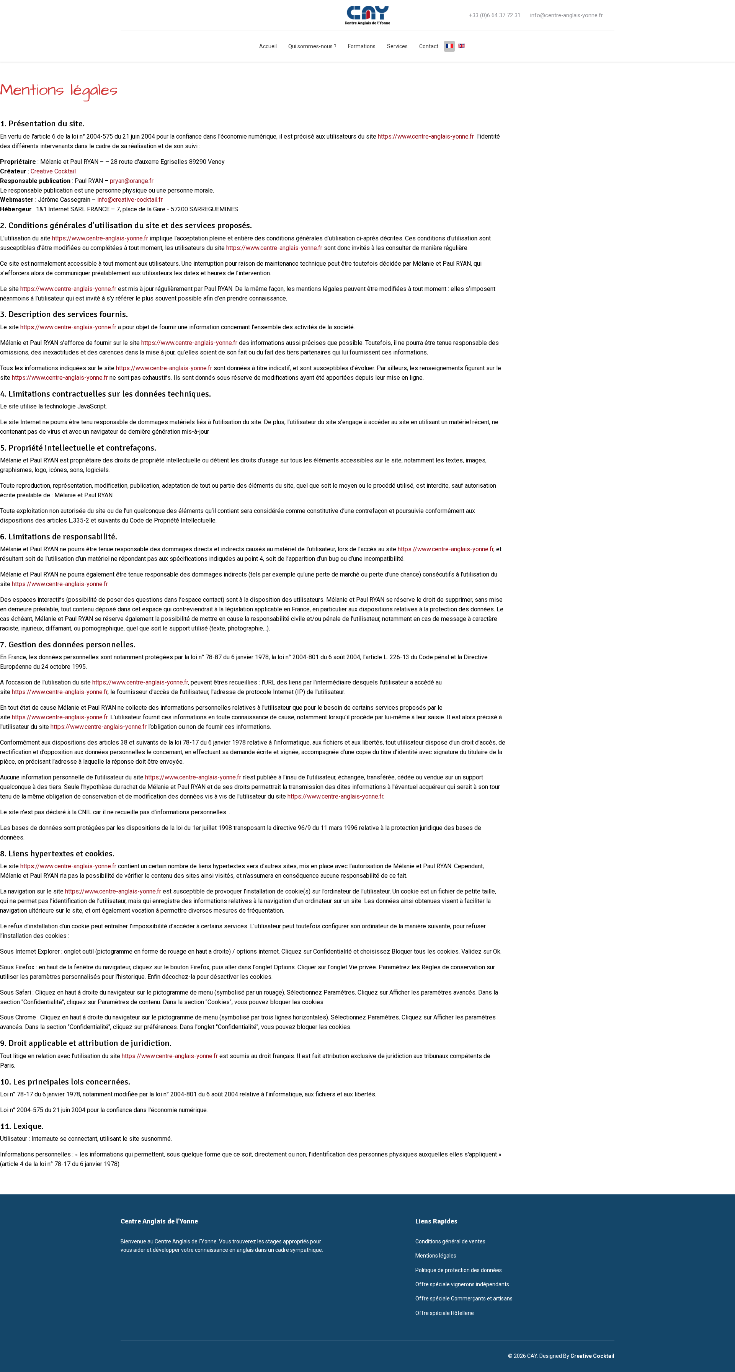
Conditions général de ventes (450, 1241)
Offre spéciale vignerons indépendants (462, 1284)
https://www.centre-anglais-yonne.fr (426, 136)
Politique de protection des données (458, 1270)
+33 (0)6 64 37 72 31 (495, 15)
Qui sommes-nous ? (312, 46)
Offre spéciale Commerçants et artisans (464, 1298)
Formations (362, 46)
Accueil (268, 46)
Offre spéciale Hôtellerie (444, 1313)
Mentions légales (435, 1256)
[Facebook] (123, 15)
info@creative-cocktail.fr (130, 199)
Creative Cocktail (53, 171)
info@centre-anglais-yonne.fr (566, 15)
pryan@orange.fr (132, 181)
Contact (428, 46)
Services (397, 46)
